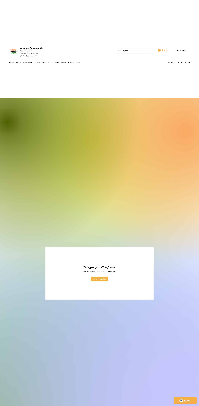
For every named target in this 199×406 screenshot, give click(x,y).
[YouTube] (188, 62)
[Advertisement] (42, 5)
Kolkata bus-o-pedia (31, 48)
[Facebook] (178, 62)
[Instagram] (185, 62)
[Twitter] (182, 62)
